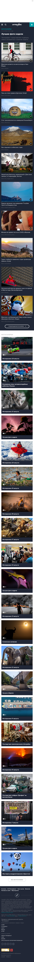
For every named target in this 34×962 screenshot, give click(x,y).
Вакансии (27, 889)
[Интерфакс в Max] (13, 944)
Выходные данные (6, 955)
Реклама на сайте (6, 890)
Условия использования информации (11, 953)
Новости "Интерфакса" (6, 935)
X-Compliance (4, 926)
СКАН (2, 937)
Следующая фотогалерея (16, 326)
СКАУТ (2, 928)
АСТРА (2, 931)
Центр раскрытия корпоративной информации (11, 940)
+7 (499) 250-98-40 (10, 916)
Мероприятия (15, 890)
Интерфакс (17, 24)
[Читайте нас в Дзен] (2, 944)
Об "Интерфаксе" (11, 889)
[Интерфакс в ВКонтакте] (8, 944)
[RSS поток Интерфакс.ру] (11, 944)
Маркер (3, 929)
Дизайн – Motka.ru (6, 957)
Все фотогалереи (17, 880)
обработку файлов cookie (7, 912)
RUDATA (3, 938)
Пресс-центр (20, 889)
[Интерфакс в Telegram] (5, 944)
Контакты (3, 889)
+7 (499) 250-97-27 (22, 916)
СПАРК (3, 924)
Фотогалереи (6, 29)
